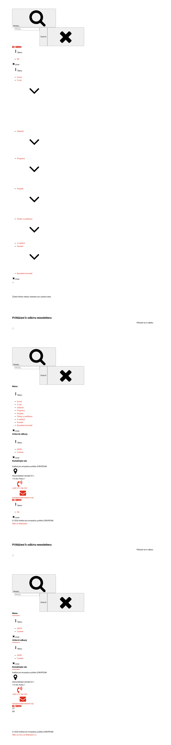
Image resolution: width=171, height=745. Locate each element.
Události (20, 131)
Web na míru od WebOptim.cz (24, 735)
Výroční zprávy (28, 110)
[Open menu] (13, 282)
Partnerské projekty (29, 216)
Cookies (20, 452)
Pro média (26, 267)
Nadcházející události (30, 152)
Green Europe (27, 183)
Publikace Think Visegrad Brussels (36, 240)
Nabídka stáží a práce (30, 122)
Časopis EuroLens (29, 119)
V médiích (21, 243)
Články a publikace (24, 219)
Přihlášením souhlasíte (36, 329)
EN (18, 59)
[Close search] (65, 36)
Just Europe (26, 186)
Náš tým (25, 107)
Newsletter (26, 116)
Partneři (25, 128)
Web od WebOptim (19, 524)
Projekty (20, 189)
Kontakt (20, 246)
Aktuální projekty (28, 210)
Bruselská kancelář (24, 273)
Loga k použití (27, 125)
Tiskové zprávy (28, 113)
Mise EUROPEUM (29, 101)
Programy (21, 158)
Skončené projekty (29, 213)
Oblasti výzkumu (28, 104)
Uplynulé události (29, 155)
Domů (19, 77)
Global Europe (27, 180)
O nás (19, 80)
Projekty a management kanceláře (35, 270)
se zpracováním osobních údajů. (45, 329)
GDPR (19, 449)
